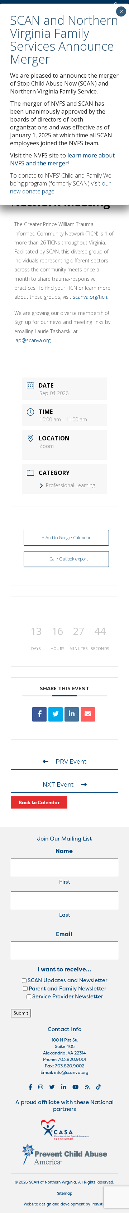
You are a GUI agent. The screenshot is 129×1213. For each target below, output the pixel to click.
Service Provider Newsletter (67, 996)
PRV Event (71, 761)
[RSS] (87, 1087)
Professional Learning (70, 485)
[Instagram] (40, 1087)
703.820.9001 (72, 1059)
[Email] (88, 714)
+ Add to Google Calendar (66, 538)
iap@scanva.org (32, 340)
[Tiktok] (98, 1087)
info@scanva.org (71, 1072)
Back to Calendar (39, 802)
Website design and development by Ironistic (65, 1204)
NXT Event (58, 784)
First (64, 881)
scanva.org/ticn (90, 296)
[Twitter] (52, 1087)
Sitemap (64, 1193)
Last (64, 915)
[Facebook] (30, 1087)
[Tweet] (55, 714)
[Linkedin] (71, 714)
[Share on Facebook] (39, 714)
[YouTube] (75, 1087)
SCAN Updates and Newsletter (67, 980)
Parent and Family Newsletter (67, 988)
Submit (21, 1013)
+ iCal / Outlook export (66, 559)
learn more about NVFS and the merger (62, 159)
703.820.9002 (69, 1066)
